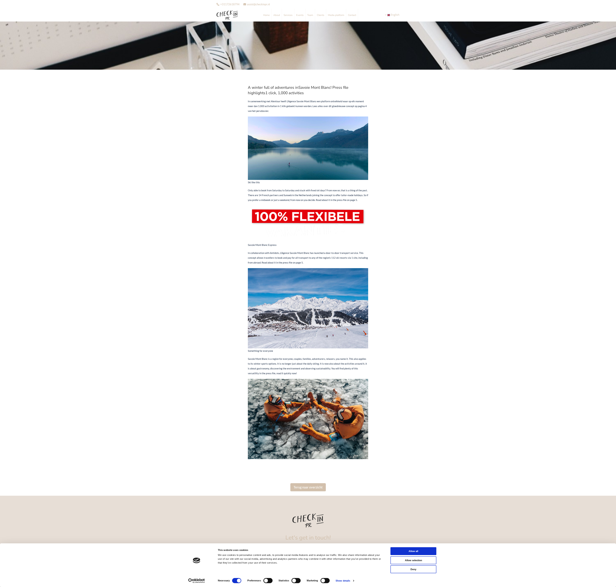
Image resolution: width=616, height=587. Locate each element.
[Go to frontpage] (308, 520)
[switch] (268, 580)
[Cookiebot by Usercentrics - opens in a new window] (197, 580)
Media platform (336, 15)
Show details (343, 580)
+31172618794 (230, 4)
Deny (413, 569)
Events (300, 15)
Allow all (413, 551)
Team (310, 15)
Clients (320, 15)
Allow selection (413, 560)
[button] (308, 487)
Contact (352, 15)
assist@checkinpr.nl (258, 4)
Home (266, 15)
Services (288, 15)
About (276, 15)
